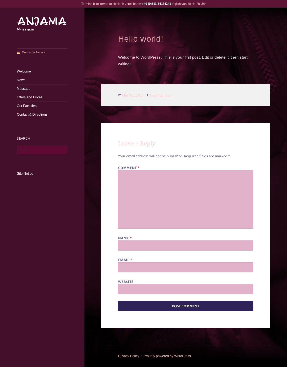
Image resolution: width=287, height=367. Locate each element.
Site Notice (25, 173)
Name (125, 238)
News (21, 80)
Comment (129, 167)
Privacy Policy (128, 356)
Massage (23, 88)
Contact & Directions (32, 114)
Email (125, 259)
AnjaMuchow (160, 95)
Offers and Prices (29, 97)
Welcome (24, 71)
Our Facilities (27, 106)
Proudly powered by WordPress (167, 356)
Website (125, 281)
